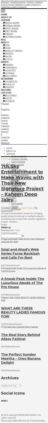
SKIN (7, 45)
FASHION (9, 87)
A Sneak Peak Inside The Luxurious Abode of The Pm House (22, 283)
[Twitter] (2, 400)
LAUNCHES (10, 70)
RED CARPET (11, 75)
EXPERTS (9, 53)
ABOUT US (11, 151)
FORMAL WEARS (12, 25)
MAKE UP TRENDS (14, 50)
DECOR (8, 98)
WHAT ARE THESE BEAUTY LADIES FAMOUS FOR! (23, 312)
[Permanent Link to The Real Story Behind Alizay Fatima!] (19, 326)
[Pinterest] (5, 400)
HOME (9, 148)
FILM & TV (10, 84)
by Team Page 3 (26, 208)
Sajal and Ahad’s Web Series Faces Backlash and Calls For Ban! (20, 253)
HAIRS (8, 47)
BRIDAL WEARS (12, 22)
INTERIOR (9, 101)
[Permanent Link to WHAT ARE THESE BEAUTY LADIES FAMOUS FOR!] (24, 300)
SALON (8, 56)
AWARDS (9, 64)
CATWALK (9, 73)
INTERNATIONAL (13, 36)
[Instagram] (7, 400)
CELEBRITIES (11, 81)
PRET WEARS (11, 31)
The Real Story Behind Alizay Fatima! (20, 337)
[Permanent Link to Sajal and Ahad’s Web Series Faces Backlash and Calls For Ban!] (24, 241)
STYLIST (9, 59)
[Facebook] (3, 400)
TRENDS (9, 34)
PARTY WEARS (12, 28)
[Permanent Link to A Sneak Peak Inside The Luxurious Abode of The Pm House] (24, 271)
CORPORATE (11, 67)
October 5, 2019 (9, 208)
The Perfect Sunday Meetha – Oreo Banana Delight (21, 358)
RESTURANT (11, 95)
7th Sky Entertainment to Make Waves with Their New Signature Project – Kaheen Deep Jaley (22, 183)
